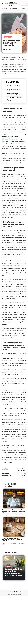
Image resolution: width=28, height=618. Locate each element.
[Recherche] (23, 3)
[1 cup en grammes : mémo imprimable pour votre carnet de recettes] (14, 527)
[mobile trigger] (3, 3)
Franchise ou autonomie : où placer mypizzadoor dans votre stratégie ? (13, 510)
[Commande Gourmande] (11, 3)
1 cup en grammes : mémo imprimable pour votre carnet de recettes (12, 539)
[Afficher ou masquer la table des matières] (21, 82)
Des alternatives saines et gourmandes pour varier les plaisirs (14, 94)
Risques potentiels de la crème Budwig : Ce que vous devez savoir (13, 572)
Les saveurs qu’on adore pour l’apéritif (13, 90)
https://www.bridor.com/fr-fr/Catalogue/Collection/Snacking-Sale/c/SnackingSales (12, 139)
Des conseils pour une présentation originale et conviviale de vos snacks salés (14, 99)
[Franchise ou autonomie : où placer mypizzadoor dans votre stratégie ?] (14, 498)
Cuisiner (7, 37)
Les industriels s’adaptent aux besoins (13, 86)
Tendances (8, 566)
